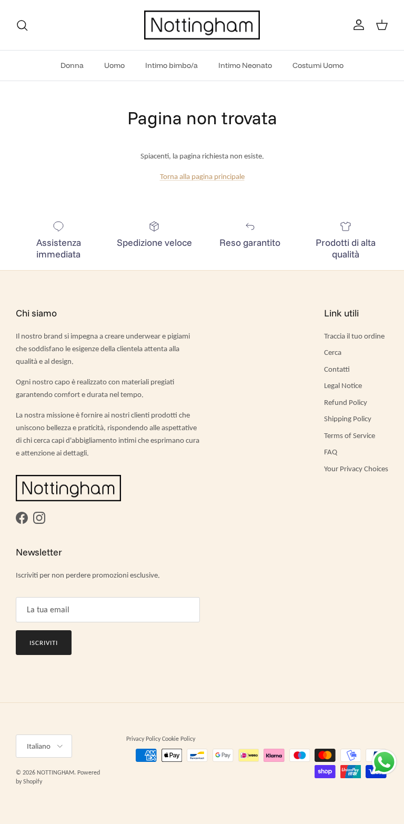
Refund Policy (345, 402)
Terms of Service (349, 435)
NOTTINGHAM (55, 772)
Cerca (332, 352)
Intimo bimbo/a (171, 65)
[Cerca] (22, 25)
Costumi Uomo (318, 65)
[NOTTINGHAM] (202, 25)
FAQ (330, 451)
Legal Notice (343, 385)
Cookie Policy (178, 738)
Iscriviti (43, 643)
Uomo (114, 65)
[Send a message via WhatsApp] (384, 762)
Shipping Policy (347, 418)
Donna (72, 65)
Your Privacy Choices (356, 468)
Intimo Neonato (245, 65)
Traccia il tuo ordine (354, 336)
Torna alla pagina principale (202, 176)
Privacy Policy (143, 738)
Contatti (337, 369)
